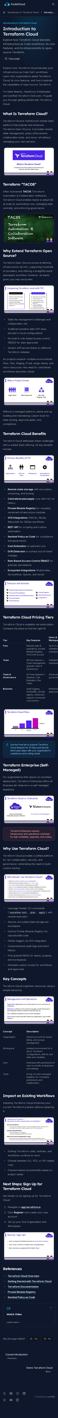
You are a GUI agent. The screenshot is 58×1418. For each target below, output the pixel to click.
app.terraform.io (31, 1207)
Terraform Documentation (23, 1286)
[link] (29, 1315)
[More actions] (24, 58)
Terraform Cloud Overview (23, 1276)
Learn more (12, 1322)
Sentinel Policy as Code (21, 1297)
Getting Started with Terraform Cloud (29, 1281)
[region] (29, 669)
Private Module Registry (22, 1291)
